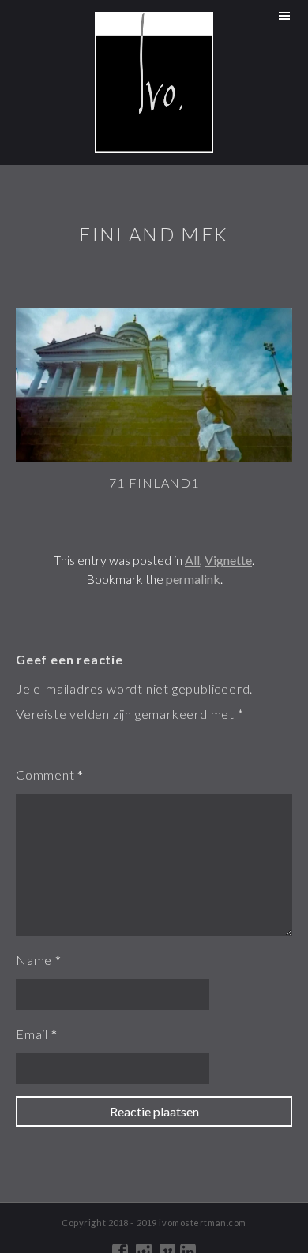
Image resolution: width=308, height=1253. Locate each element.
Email (32, 1034)
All (192, 559)
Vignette (228, 559)
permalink (193, 578)
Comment (45, 774)
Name (34, 959)
